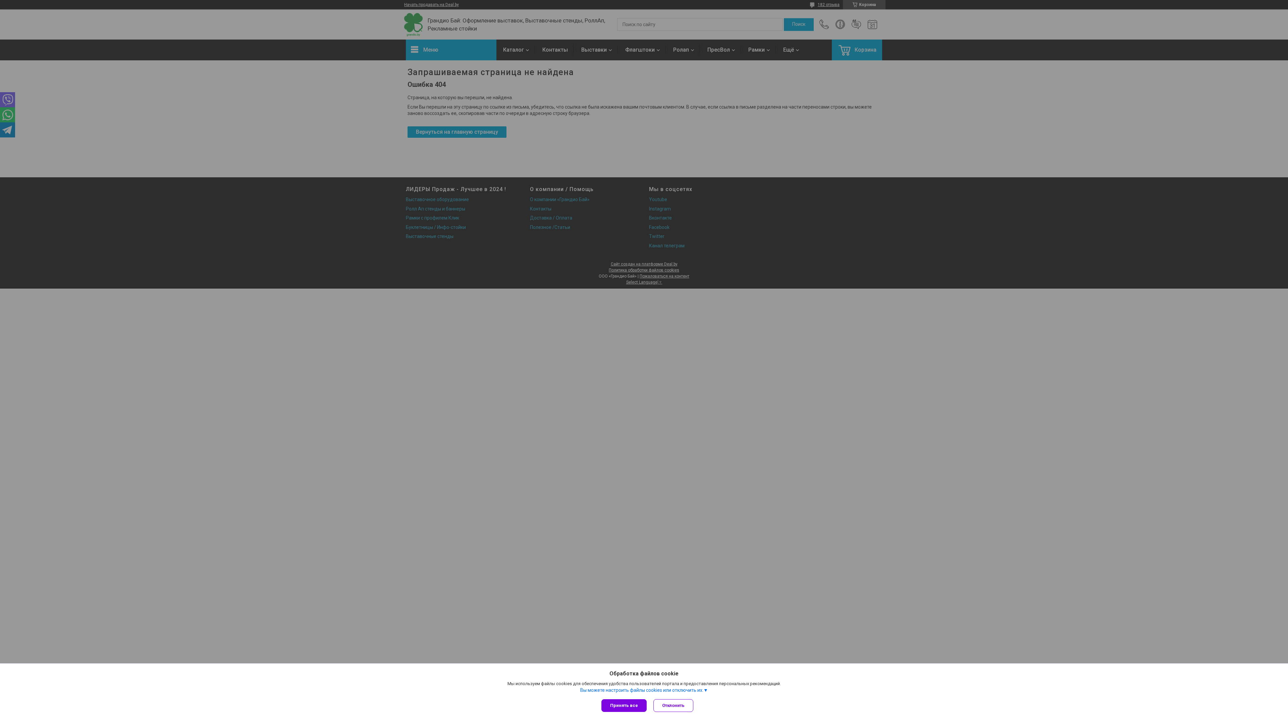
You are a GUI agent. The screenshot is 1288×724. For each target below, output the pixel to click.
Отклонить (673, 705)
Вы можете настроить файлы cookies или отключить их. (641, 690)
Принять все (624, 705)
